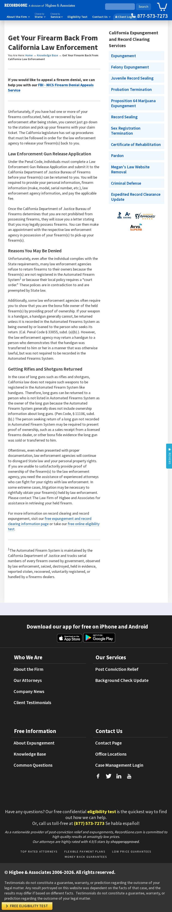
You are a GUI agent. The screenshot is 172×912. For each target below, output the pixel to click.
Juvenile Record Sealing (132, 78)
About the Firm (18, 17)
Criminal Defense (126, 183)
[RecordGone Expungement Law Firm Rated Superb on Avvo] (136, 231)
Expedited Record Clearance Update (135, 197)
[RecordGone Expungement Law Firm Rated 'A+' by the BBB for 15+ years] (124, 219)
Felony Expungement (130, 67)
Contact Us (101, 17)
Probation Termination (131, 89)
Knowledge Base (47, 55)
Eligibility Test (77, 17)
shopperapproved (124, 841)
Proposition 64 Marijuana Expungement (133, 103)
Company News (29, 691)
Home (29, 55)
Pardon (117, 155)
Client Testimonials (32, 702)
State (40, 15)
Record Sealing (124, 116)
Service (56, 15)
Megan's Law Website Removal (130, 169)
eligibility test (101, 811)
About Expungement (34, 743)
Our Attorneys (28, 680)
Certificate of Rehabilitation (136, 144)
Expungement (123, 55)
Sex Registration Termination (126, 131)
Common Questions (33, 765)
